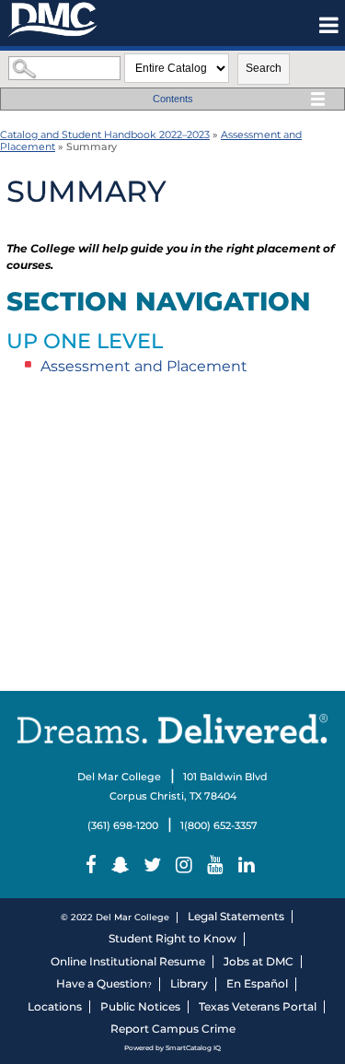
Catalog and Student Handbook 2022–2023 (105, 134)
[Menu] (329, 25)
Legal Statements (236, 916)
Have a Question (101, 983)
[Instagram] (186, 865)
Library (189, 983)
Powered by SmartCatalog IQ (172, 1048)
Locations (55, 1006)
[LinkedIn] (249, 865)
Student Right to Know (172, 938)
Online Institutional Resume (128, 961)
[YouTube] (217, 865)
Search (264, 68)
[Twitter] (154, 865)
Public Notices (140, 1006)
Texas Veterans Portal (257, 1006)
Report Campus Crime (173, 1028)
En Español (257, 983)
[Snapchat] (122, 865)
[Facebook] (93, 865)
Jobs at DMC (258, 961)
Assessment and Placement (143, 366)
